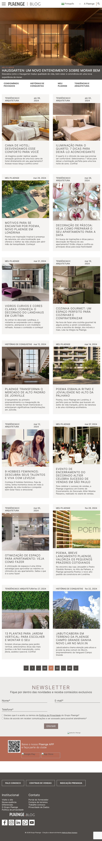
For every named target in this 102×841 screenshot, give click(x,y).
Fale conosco (13, 783)
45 (69, 668)
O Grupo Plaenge (10, 807)
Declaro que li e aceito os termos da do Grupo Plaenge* (41, 715)
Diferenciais (7, 804)
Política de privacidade (13, 809)
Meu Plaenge (62, 84)
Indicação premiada (71, 783)
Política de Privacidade (50, 715)
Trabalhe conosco (36, 804)
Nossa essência (9, 802)
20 (45, 668)
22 (57, 668)
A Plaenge (89, 3)
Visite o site (7, 799)
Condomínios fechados (11, 84)
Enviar (51, 726)
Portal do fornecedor (38, 799)
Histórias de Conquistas (37, 84)
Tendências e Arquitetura (82, 84)
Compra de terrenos (38, 802)
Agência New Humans (69, 832)
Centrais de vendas (40, 783)
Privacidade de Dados (38, 807)
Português (69, 4)
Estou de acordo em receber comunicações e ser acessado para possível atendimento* (45, 718)
